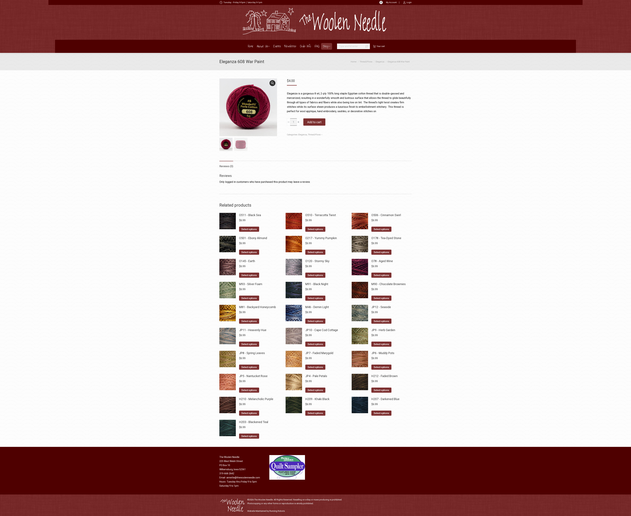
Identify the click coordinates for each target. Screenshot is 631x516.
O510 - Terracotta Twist (320, 215)
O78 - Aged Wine (382, 261)
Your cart (381, 46)
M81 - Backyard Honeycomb (257, 307)
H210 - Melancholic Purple (256, 399)
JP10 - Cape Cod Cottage (321, 330)
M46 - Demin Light (317, 307)
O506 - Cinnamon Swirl (386, 215)
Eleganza (302, 134)
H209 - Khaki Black (317, 399)
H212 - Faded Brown (384, 376)
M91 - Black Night (316, 284)
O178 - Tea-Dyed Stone (386, 238)
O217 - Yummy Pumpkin (321, 238)
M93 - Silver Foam (250, 284)
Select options (249, 229)
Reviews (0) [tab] (226, 166)
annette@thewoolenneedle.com (243, 477)
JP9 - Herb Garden (383, 330)
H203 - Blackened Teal (253, 422)
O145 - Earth (247, 261)
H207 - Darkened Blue (385, 399)
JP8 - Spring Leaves (252, 353)
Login (409, 2)
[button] (272, 83)
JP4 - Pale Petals (316, 376)
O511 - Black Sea (250, 215)
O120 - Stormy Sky (317, 261)
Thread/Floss (314, 134)
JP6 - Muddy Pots (382, 353)
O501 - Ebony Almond (253, 238)
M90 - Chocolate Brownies (388, 284)
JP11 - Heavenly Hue (252, 330)
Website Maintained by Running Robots (266, 511)
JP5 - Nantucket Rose (253, 376)
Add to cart (314, 122)
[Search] (366, 46)
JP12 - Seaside (381, 307)
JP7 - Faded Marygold (319, 353)
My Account (391, 2)
